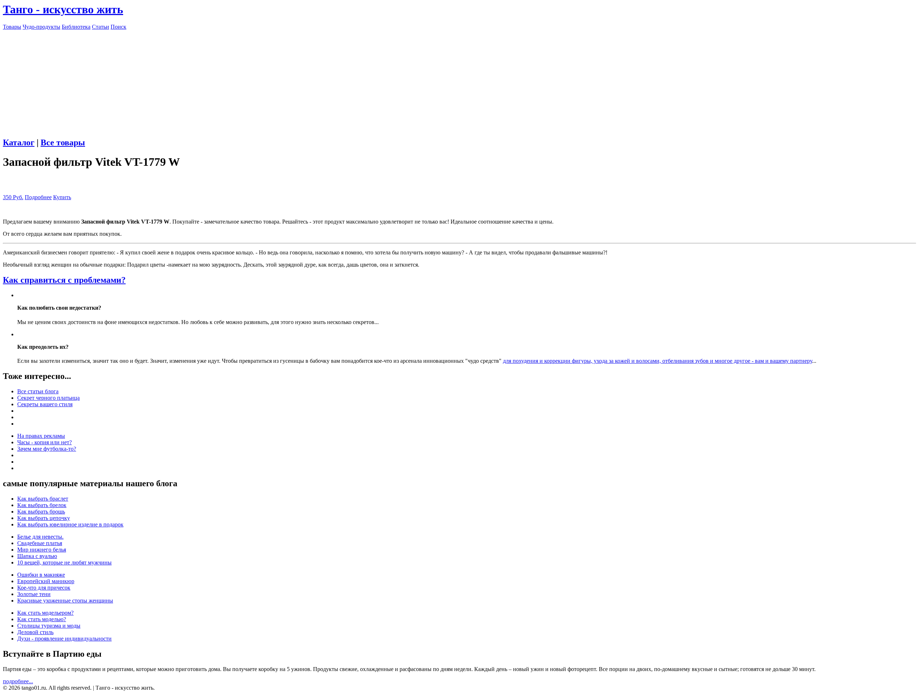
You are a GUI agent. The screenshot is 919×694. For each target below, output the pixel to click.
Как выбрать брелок (41, 505)
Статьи (100, 27)
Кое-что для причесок (43, 588)
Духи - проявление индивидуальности (64, 639)
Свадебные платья (39, 543)
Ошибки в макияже (41, 575)
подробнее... (18, 681)
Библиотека (76, 27)
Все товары (63, 142)
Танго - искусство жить (63, 9)
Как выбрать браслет (42, 499)
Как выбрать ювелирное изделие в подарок (70, 524)
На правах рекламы (41, 436)
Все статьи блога (38, 391)
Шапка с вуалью (37, 556)
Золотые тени (34, 594)
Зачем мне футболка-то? (46, 449)
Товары (12, 27)
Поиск (118, 27)
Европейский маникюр (45, 581)
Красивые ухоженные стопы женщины (65, 600)
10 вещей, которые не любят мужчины (64, 562)
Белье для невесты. (40, 537)
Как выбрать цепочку (43, 518)
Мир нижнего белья (41, 550)
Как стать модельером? (45, 613)
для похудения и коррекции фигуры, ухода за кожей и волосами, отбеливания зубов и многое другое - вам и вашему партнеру (657, 361)
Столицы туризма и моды (48, 626)
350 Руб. (13, 197)
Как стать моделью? (41, 619)
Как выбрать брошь (41, 511)
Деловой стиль (35, 632)
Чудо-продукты (41, 27)
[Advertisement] (459, 80)
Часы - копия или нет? (44, 442)
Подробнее (38, 197)
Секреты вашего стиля (45, 404)
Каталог (18, 142)
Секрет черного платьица (48, 398)
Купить (62, 197)
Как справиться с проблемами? (64, 280)
